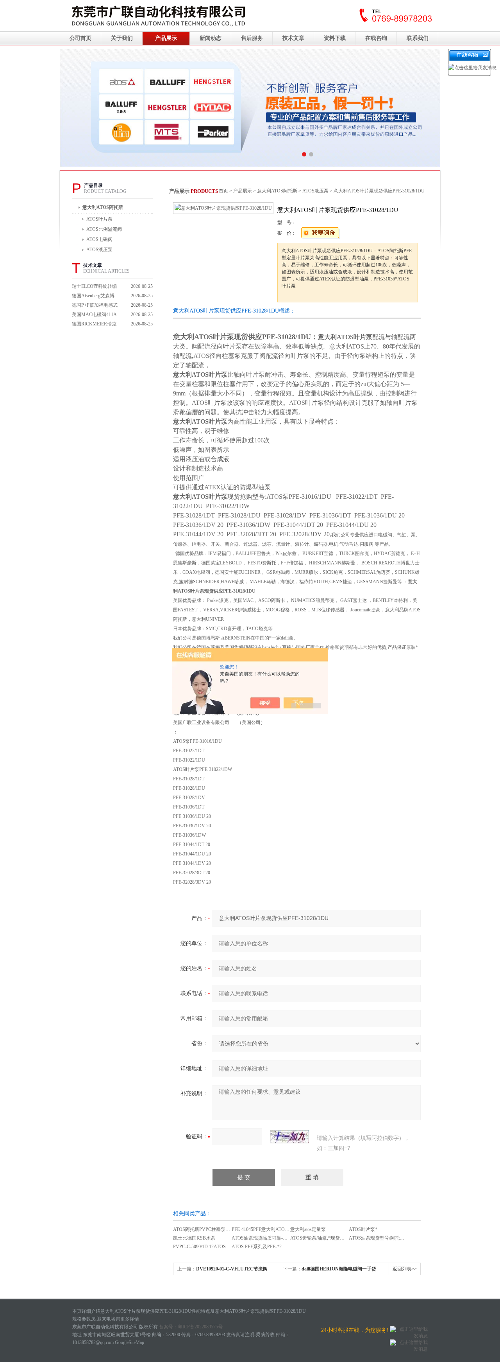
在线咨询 (376, 38)
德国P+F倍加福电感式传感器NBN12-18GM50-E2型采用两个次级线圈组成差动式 (95, 306)
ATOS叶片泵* (363, 1229)
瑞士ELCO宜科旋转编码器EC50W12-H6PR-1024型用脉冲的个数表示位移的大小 (95, 287)
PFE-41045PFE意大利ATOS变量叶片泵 (271, 1229)
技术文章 (293, 38)
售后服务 (252, 38)
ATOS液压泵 (315, 191)
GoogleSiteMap (129, 1342)
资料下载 (335, 38)
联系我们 (418, 38)
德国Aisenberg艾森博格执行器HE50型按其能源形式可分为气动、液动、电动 (95, 296)
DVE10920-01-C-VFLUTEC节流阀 (232, 1269)
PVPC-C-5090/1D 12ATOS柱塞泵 (206, 1246)
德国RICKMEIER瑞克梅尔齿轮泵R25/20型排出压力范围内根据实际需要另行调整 (95, 325)
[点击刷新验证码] (289, 1136)
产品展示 (166, 38)
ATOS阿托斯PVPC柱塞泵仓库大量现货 (213, 1229)
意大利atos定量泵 (308, 1229)
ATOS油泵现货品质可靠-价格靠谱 (267, 1238)
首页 (223, 191)
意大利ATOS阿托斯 (102, 207)
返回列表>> (405, 1269)
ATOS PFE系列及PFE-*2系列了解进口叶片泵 (278, 1246)
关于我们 (122, 38)
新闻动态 (210, 38)
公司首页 (80, 38)
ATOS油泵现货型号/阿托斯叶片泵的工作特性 (395, 1238)
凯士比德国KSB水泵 (194, 1238)
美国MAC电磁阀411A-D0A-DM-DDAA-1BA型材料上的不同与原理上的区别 (95, 315)
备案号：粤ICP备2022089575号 (191, 1327)
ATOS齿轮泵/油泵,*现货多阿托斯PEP (328, 1238)
